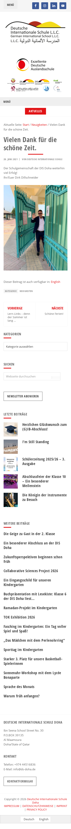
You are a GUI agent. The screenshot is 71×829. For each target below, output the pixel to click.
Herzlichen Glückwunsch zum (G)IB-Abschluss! (44, 427)
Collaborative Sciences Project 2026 (31, 570)
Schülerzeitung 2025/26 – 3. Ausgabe (43, 461)
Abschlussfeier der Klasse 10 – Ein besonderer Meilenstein (44, 481)
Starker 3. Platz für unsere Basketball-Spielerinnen (33, 661)
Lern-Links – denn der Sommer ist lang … (19, 317)
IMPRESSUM (11, 806)
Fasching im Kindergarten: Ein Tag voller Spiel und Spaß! (35, 629)
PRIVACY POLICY (37, 809)
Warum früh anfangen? (22, 695)
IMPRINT (61, 806)
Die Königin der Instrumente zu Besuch (44, 497)
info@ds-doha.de (24, 769)
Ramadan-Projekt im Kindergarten (30, 607)
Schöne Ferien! (54, 314)
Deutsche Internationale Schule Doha (47, 800)
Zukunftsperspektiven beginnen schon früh (33, 559)
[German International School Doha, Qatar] (36, 42)
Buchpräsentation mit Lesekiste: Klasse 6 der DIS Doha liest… (35, 596)
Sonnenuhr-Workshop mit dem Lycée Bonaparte (32, 675)
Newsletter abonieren (23, 396)
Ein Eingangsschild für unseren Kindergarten (27, 582)
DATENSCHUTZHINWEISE (37, 806)
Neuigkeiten (26, 291)
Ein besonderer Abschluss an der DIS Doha (32, 545)
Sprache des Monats (19, 686)
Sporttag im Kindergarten (23, 649)
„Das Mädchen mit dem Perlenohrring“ (34, 640)
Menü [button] (10, 5)
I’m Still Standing (35, 441)
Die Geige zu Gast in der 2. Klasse (29, 533)
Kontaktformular (20, 781)
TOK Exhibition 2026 (19, 617)
